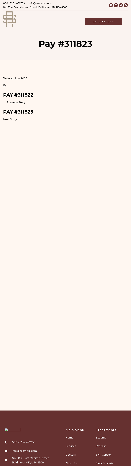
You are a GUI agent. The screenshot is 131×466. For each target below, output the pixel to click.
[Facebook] (111, 5)
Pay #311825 (18, 112)
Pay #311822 (18, 95)
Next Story (10, 119)
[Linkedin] (116, 5)
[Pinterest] (126, 5)
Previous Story (16, 102)
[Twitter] (121, 5)
